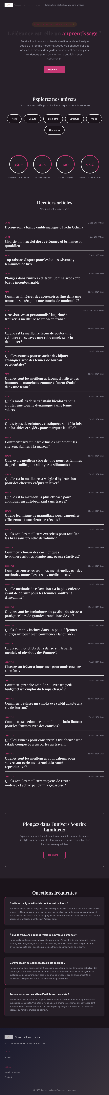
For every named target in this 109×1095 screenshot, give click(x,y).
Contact (8, 1077)
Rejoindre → (54, 854)
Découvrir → (54, 69)
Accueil (8, 1057)
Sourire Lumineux (28, 5)
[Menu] (101, 5)
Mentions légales (12, 1072)
